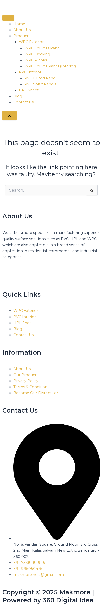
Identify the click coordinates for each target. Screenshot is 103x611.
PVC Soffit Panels (40, 84)
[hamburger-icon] (8, 18)
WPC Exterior (31, 42)
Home (19, 24)
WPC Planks (35, 60)
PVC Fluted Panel (40, 78)
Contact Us (24, 102)
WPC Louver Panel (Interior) (50, 66)
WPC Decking (37, 54)
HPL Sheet (29, 90)
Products (22, 36)
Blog (18, 96)
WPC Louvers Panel (42, 48)
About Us (22, 30)
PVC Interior (30, 72)
